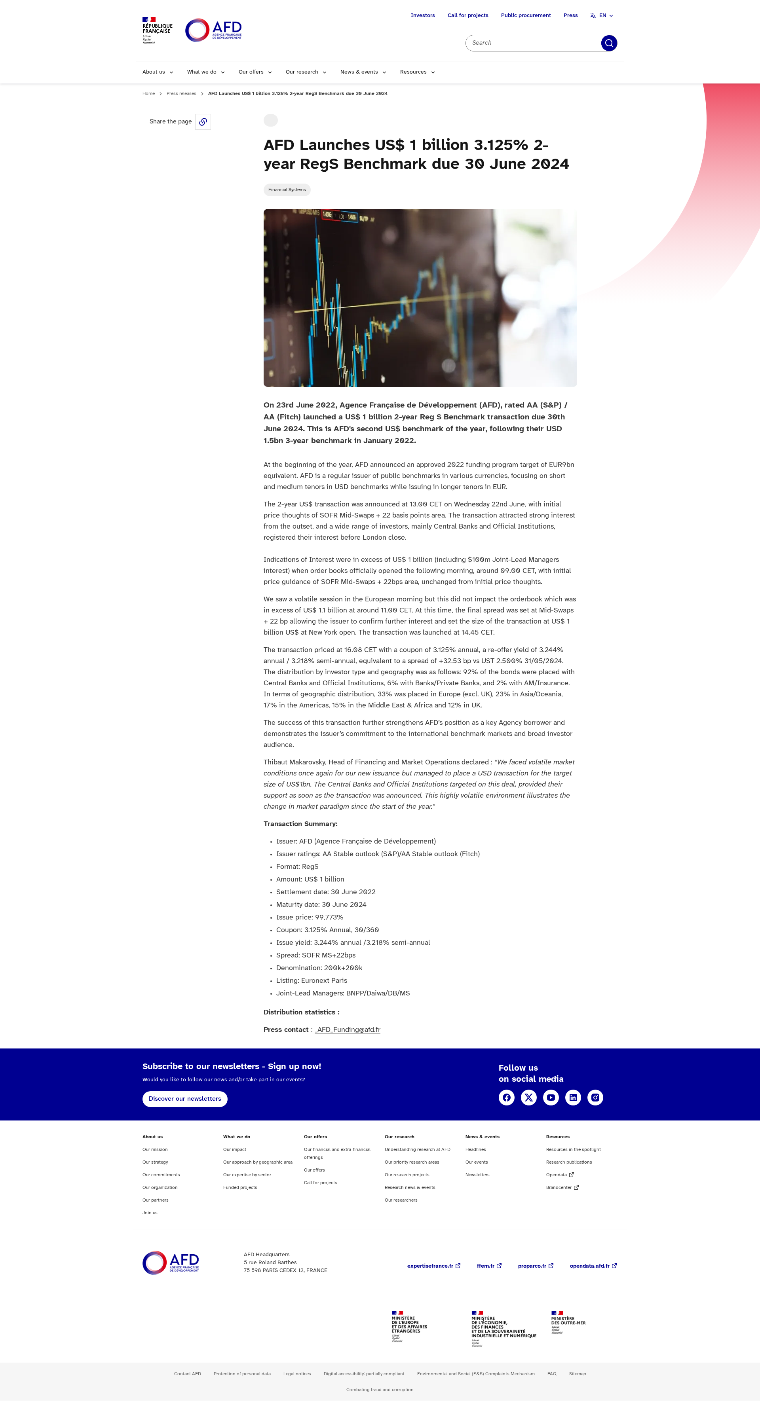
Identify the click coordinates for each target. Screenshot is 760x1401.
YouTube (551, 1097)
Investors (423, 16)
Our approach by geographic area (258, 1162)
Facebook (507, 1097)
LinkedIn (573, 1097)
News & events (359, 72)
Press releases (181, 93)
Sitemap (577, 1373)
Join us (150, 1212)
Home (148, 93)
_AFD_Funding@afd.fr (347, 1030)
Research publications (569, 1162)
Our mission (155, 1149)
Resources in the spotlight (573, 1149)
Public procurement (526, 16)
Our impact (234, 1149)
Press (571, 16)
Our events (477, 1162)
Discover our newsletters (185, 1099)
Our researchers (401, 1200)
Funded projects (240, 1187)
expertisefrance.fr (430, 1266)
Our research (302, 72)
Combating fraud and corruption (380, 1389)
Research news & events (410, 1187)
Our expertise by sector (247, 1174)
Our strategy (155, 1162)
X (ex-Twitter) (529, 1097)
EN (602, 16)
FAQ (552, 1373)
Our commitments (161, 1174)
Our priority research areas (412, 1162)
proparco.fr (532, 1266)
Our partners (155, 1200)
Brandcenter (559, 1187)
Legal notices (297, 1373)
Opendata (556, 1174)
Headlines (476, 1149)
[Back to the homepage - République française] (231, 30)
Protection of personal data (242, 1373)
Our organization (160, 1187)
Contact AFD (187, 1373)
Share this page (203, 122)
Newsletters (478, 1174)
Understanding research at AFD (417, 1149)
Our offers (251, 72)
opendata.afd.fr (590, 1266)
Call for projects (468, 16)
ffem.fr (485, 1266)
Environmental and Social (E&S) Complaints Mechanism (476, 1373)
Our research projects (407, 1174)
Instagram (595, 1097)
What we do (202, 72)
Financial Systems (287, 189)
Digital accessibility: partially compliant (364, 1373)
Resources (413, 72)
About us (153, 72)
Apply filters (609, 43)
